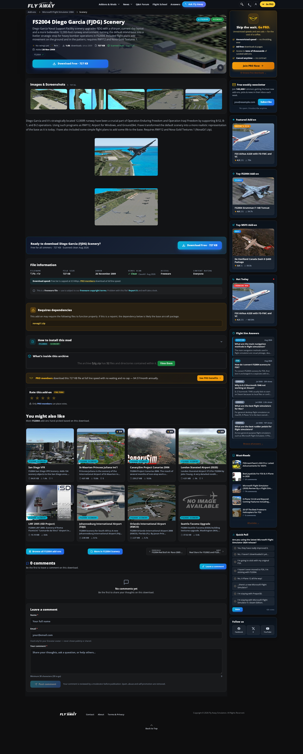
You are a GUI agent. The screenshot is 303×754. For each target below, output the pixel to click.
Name (34, 615)
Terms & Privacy (116, 714)
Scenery (83, 12)
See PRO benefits (208, 378)
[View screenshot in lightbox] (220, 67)
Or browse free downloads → (253, 73)
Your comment (38, 646)
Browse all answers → (253, 444)
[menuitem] (194, 4)
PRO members (87, 281)
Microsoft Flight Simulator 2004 (58, 12)
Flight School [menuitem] (160, 4)
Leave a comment (215, 566)
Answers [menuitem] (175, 4)
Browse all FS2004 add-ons (46, 551)
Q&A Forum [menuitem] (142, 4)
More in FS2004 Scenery (107, 551)
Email (34, 629)
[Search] (242, 4)
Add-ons (32, 12)
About (101, 714)
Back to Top (151, 728)
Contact (90, 714)
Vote (237, 609)
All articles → (253, 523)
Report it (133, 290)
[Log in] (256, 4)
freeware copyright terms (93, 290)
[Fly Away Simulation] (41, 4)
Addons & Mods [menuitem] (108, 4)
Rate (56, 45)
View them (166, 363)
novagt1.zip (39, 323)
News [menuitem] (126, 4)
